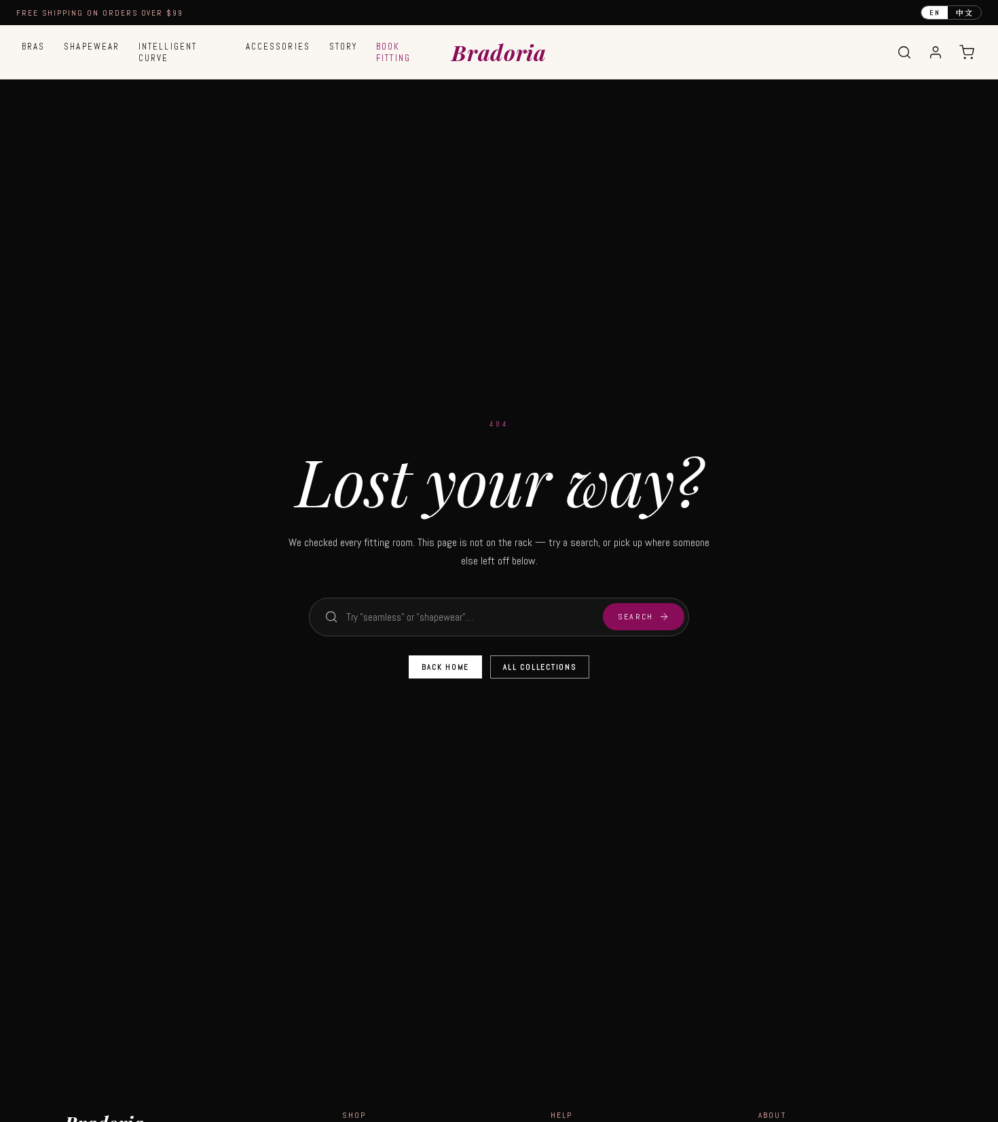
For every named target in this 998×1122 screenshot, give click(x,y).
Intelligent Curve (167, 52)
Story (343, 46)
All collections (539, 667)
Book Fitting (393, 52)
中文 (964, 12)
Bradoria (498, 52)
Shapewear (91, 46)
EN (934, 12)
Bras (33, 46)
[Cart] (966, 52)
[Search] (904, 52)
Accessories (278, 46)
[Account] (935, 52)
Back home (445, 667)
